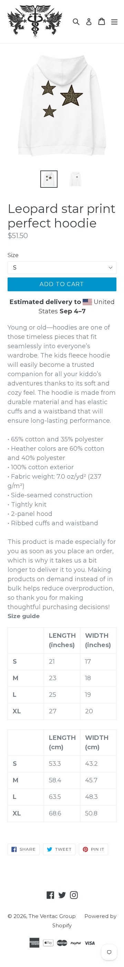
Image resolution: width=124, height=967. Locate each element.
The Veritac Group (52, 916)
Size (13, 255)
